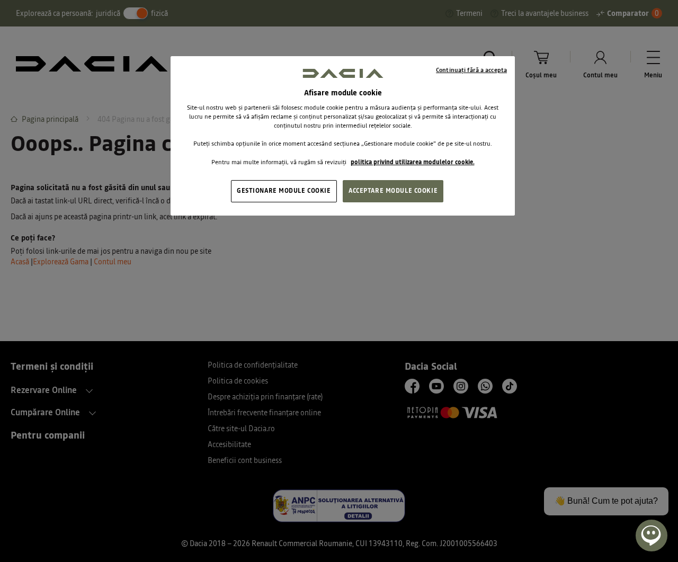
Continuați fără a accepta (471, 70)
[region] (343, 135)
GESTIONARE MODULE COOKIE (284, 190)
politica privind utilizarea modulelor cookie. (413, 162)
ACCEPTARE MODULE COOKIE (393, 190)
